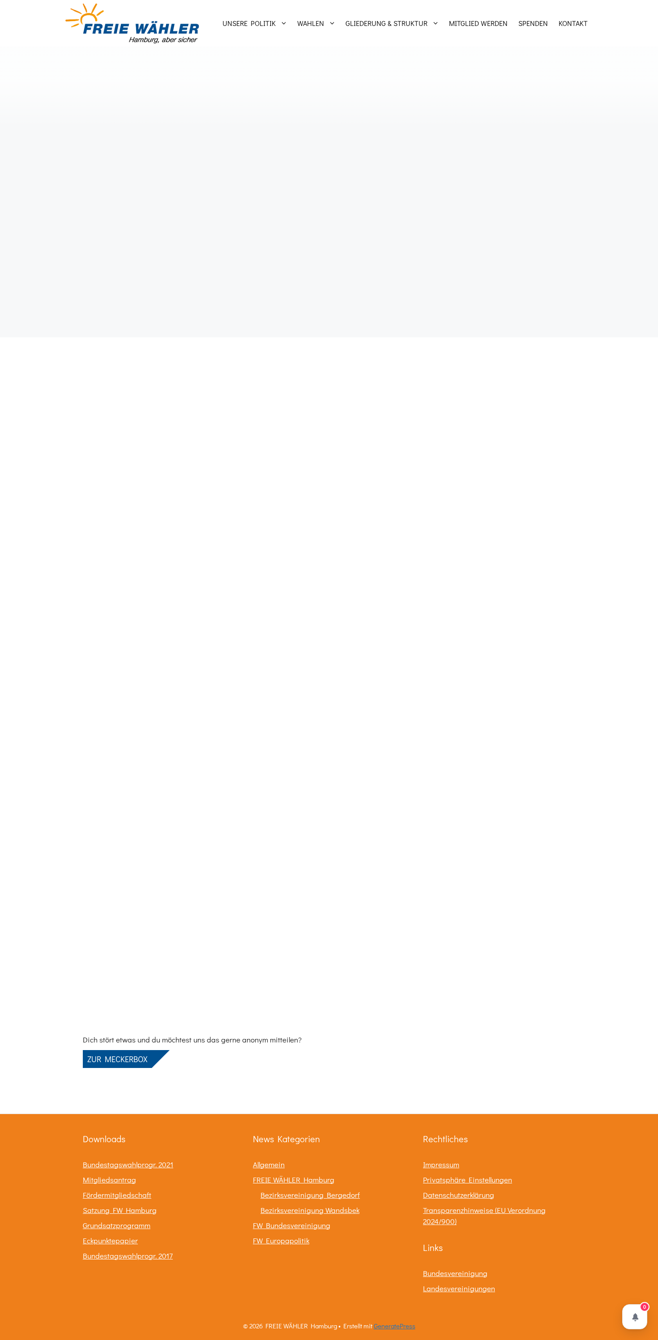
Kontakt (573, 23)
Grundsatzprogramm (116, 1225)
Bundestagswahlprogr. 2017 (128, 1256)
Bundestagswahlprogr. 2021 (128, 1164)
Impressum (441, 1164)
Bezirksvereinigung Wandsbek (310, 1210)
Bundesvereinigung (455, 1273)
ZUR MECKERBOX (117, 1059)
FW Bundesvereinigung (291, 1225)
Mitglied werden (478, 23)
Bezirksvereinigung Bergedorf (310, 1195)
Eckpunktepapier (110, 1240)
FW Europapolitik (281, 1240)
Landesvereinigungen (459, 1288)
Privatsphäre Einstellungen (467, 1179)
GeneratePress (394, 1325)
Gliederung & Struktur (386, 23)
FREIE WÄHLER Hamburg (293, 1179)
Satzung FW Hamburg (120, 1210)
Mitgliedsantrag (109, 1179)
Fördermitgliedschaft (117, 1195)
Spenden (533, 23)
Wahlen (310, 23)
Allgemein (269, 1164)
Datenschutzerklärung (458, 1195)
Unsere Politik (249, 23)
